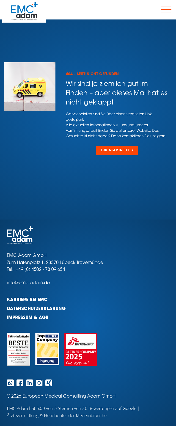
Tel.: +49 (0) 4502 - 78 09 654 (36, 270)
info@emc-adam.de (28, 283)
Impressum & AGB (27, 318)
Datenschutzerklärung (36, 309)
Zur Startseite (115, 150)
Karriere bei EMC (27, 300)
